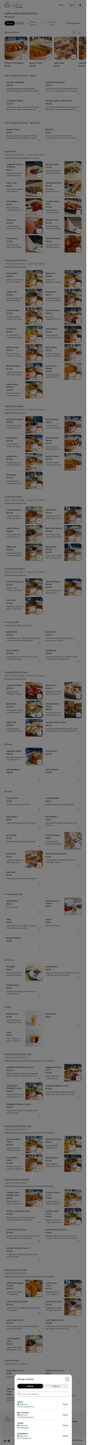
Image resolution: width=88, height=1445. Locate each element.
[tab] (30, 1386)
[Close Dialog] (67, 1379)
